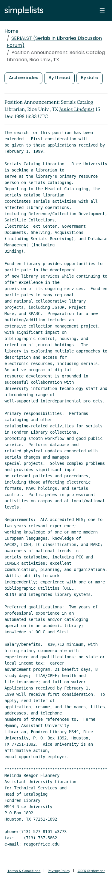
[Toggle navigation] (102, 10)
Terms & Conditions (24, 870)
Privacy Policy (59, 870)
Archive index (23, 77)
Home (11, 31)
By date (89, 77)
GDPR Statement (91, 870)
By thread (59, 77)
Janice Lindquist (76, 109)
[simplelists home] (22, 10)
